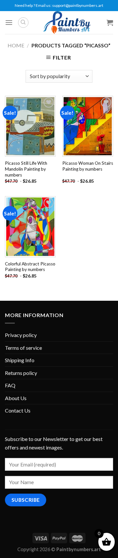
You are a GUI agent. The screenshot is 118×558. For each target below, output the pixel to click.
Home (16, 45)
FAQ (10, 385)
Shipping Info (19, 360)
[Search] (23, 22)
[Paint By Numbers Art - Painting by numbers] (66, 22)
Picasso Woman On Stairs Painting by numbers (87, 166)
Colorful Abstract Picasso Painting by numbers (30, 266)
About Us (16, 398)
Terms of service (23, 348)
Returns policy (21, 373)
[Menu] (9, 22)
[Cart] (110, 22)
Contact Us (17, 410)
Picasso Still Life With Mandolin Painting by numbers (26, 169)
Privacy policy (21, 335)
